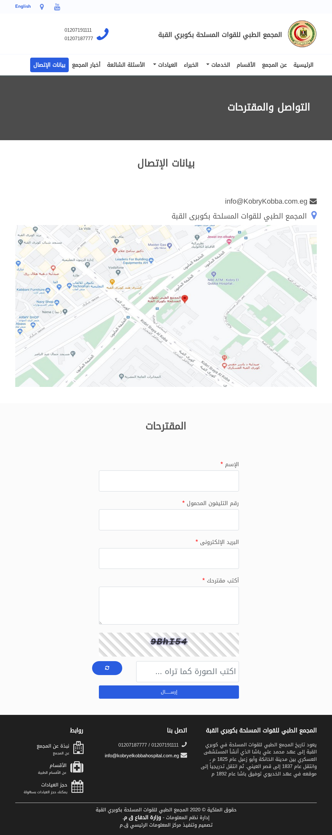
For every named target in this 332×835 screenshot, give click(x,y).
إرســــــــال (169, 692)
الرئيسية (303, 65)
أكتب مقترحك (220, 580)
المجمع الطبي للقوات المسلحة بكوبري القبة (220, 34)
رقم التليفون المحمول (210, 503)
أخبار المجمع (86, 65)
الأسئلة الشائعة (126, 65)
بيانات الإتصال (49, 65)
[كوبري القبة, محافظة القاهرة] (42, 8)
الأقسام (246, 65)
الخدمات (219, 65)
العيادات (166, 65)
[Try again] (107, 668)
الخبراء (191, 65)
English (23, 6)
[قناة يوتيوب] (56, 8)
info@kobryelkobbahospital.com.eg (143, 755)
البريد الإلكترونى (217, 542)
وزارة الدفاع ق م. (142, 817)
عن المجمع (274, 65)
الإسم (229, 464)
